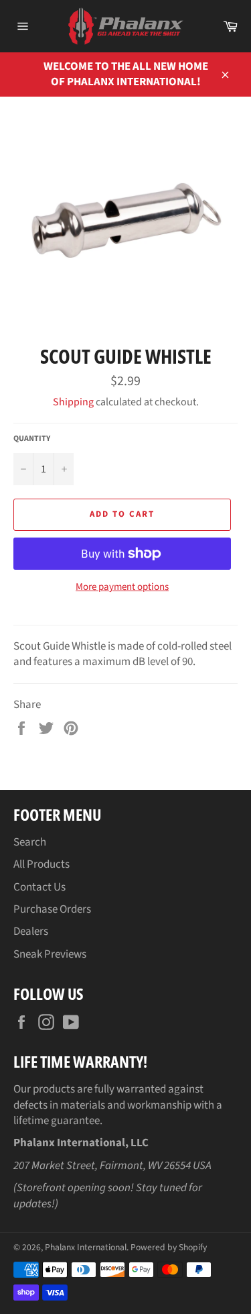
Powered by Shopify (169, 1247)
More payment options (122, 587)
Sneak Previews (49, 954)
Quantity (31, 439)
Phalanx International (86, 1247)
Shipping (73, 402)
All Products (41, 864)
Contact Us (39, 887)
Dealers (30, 931)
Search (29, 842)
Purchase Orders (52, 909)
